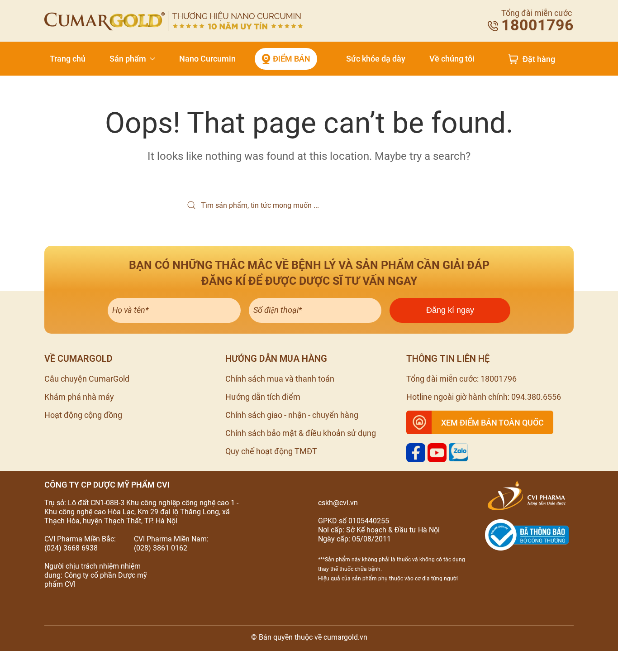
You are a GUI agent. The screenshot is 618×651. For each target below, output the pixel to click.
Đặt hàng (539, 59)
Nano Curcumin (207, 58)
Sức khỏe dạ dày (375, 58)
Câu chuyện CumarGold (86, 378)
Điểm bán (291, 58)
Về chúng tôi (452, 58)
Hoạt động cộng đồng (83, 415)
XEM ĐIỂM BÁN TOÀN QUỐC (492, 422)
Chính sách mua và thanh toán (279, 378)
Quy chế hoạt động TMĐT (271, 451)
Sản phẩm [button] (127, 58)
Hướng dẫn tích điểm (262, 397)
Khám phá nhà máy (79, 397)
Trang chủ (68, 58)
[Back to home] (173, 21)
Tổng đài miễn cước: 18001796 (461, 378)
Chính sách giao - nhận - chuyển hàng (291, 415)
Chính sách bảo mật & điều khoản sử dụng (300, 433)
